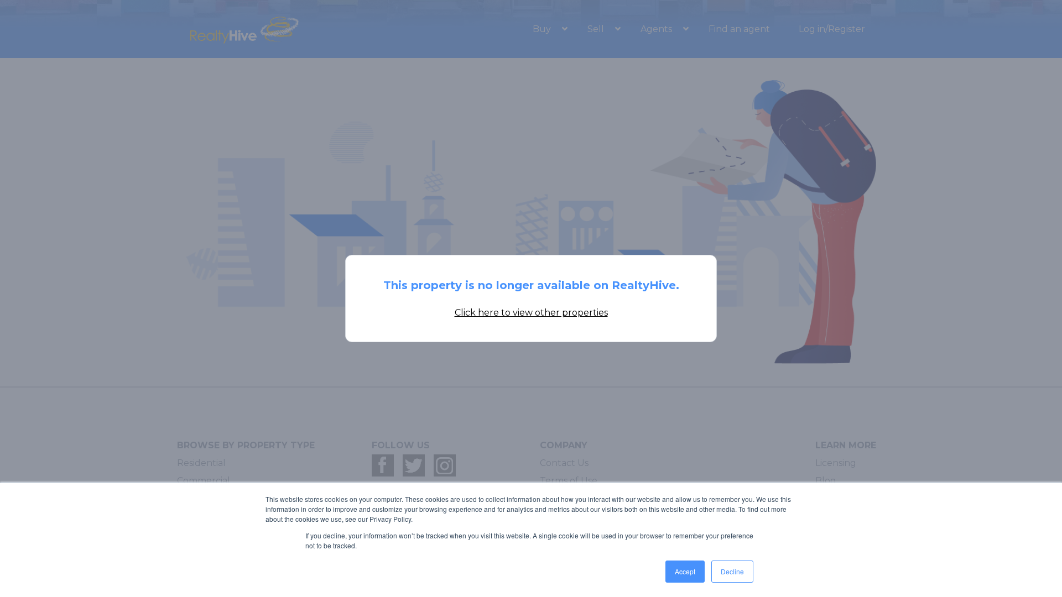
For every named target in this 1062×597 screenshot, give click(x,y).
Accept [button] (685, 571)
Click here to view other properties (531, 312)
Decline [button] (732, 571)
